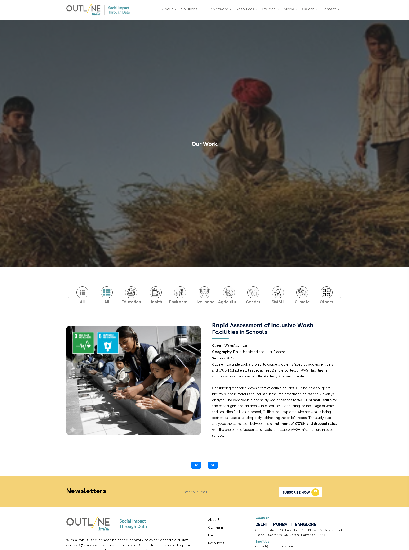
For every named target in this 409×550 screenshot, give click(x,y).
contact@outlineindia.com (274, 546)
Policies (269, 9)
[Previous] (196, 465)
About (168, 9)
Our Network (217, 9)
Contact (329, 9)
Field (212, 535)
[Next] (213, 465)
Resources (245, 9)
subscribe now (296, 492)
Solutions (189, 9)
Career (308, 9)
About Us (215, 520)
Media (289, 9)
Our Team (215, 527)
